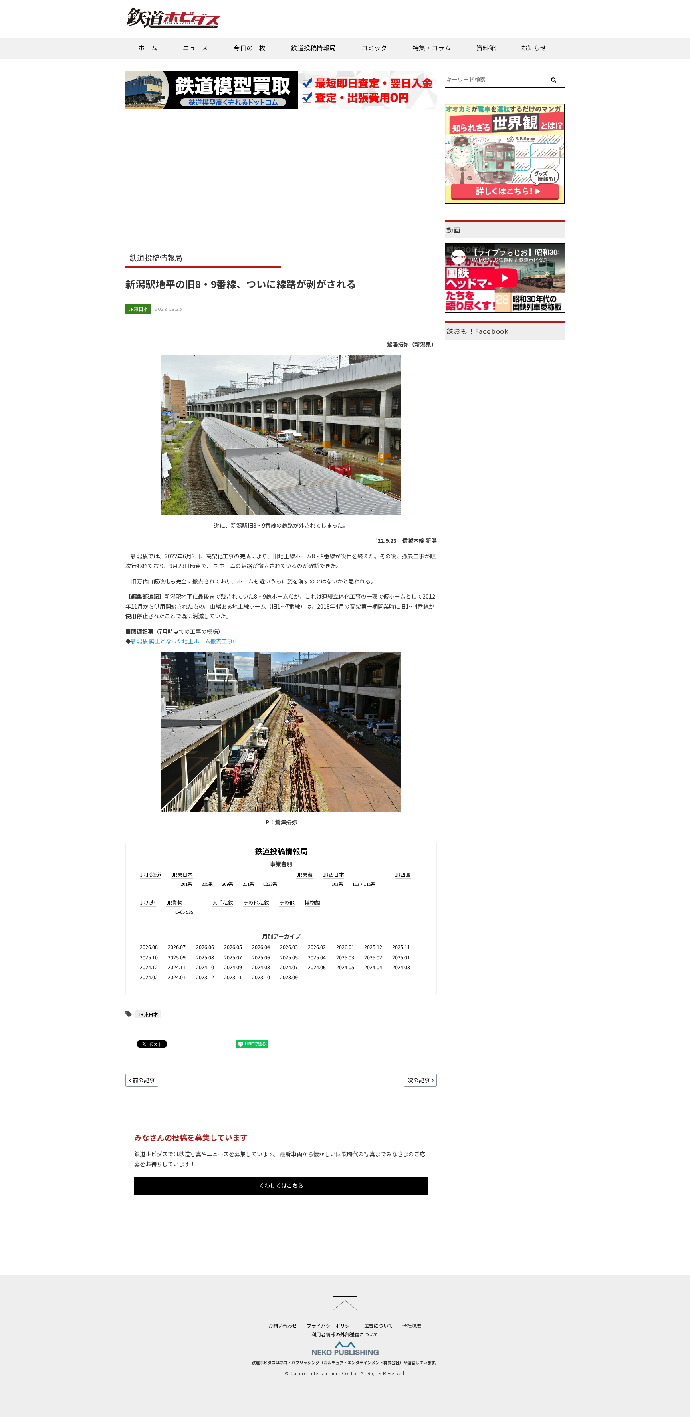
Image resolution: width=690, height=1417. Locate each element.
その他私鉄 (256, 902)
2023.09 (289, 977)
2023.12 (205, 977)
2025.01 (401, 957)
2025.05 (289, 957)
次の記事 (419, 1080)
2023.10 (261, 977)
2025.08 (205, 957)
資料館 (486, 47)
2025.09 (177, 957)
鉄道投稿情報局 (313, 47)
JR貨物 (174, 902)
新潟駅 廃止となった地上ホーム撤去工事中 (184, 641)
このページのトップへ (345, 1303)
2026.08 (149, 947)
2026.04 (261, 947)
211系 (248, 884)
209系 (227, 884)
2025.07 (233, 957)
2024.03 (401, 967)
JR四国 (403, 874)
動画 (453, 230)
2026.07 (177, 947)
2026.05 (233, 947)
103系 (337, 884)
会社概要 (412, 1325)
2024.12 (149, 967)
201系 (186, 884)
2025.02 (373, 957)
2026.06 (205, 947)
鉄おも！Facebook (477, 331)
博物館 (312, 902)
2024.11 (177, 967)
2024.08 (261, 967)
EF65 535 (184, 912)
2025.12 (373, 947)
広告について (378, 1325)
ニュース (195, 47)
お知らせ (534, 47)
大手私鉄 (222, 902)
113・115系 (363, 884)
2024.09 (233, 967)
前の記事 (144, 1080)
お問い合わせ (282, 1325)
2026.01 (345, 947)
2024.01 (177, 977)
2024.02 (149, 977)
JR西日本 (333, 874)
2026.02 (317, 947)
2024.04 (373, 967)
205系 (207, 884)
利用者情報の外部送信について (345, 1334)
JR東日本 (138, 309)
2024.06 (317, 967)
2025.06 (261, 957)
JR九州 (148, 902)
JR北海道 (150, 874)
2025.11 (401, 947)
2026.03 (289, 947)
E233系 (270, 884)
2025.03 (345, 957)
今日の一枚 (250, 47)
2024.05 (345, 967)
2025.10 (149, 957)
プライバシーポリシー (331, 1325)
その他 (287, 902)
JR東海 (304, 874)
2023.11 (233, 977)
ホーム (147, 47)
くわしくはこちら (281, 1185)
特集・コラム (431, 47)
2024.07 (289, 967)
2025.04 (317, 957)
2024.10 (205, 967)
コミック (374, 47)
